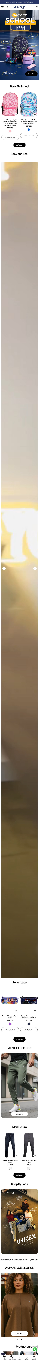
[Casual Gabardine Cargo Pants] (29, 1145)
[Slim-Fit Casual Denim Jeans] (10, 1145)
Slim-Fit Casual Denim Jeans (10, 1161)
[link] (19, 1221)
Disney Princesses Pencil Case (10, 1017)
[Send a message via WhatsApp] (35, 1349)
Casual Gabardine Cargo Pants (29, 1161)
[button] (17, 1120)
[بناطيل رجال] (19, 1085)
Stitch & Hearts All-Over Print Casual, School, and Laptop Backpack (29, 121)
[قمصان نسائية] (19, 1305)
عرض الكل (19, 145)
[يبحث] (8, 7)
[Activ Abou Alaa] (19, 7)
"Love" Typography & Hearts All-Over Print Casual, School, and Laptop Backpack (10, 122)
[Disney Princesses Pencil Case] (10, 1000)
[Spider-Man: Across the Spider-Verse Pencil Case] (29, 1000)
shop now (32, 74)
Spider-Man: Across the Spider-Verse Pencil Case (29, 1017)
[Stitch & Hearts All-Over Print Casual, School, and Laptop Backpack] (29, 104)
